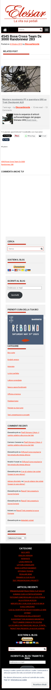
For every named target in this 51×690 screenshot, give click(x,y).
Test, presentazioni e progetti (19, 415)
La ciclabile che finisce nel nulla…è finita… (27, 625)
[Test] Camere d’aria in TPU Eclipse (27, 622)
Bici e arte (11, 353)
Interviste (11, 366)
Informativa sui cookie (19, 680)
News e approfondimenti (17, 387)
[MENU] (47, 29)
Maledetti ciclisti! (27, 520)
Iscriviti (15, 295)
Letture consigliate (15, 380)
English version (13, 360)
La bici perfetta (13, 373)
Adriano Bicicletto (14, 481)
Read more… (32, 120)
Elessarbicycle (32, 44)
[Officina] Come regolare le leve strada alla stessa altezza (27, 598)
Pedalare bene (13, 401)
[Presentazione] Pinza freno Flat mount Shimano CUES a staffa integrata (27, 592)
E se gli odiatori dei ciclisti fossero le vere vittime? (27, 611)
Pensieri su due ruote (15, 408)
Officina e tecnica (14, 394)
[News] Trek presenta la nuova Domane (27, 628)
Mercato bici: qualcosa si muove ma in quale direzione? (27, 605)
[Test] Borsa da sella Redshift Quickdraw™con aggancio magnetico (27, 617)
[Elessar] (5, 30)
